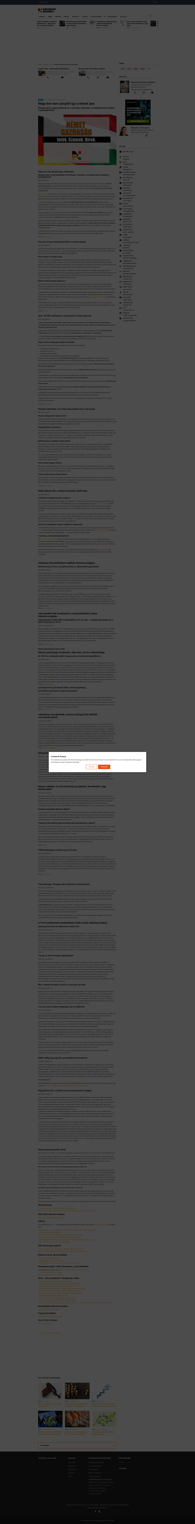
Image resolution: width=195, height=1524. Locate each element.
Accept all (104, 767)
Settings (91, 767)
